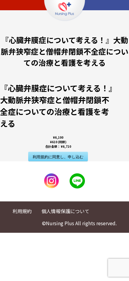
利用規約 (22, 211)
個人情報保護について (65, 211)
